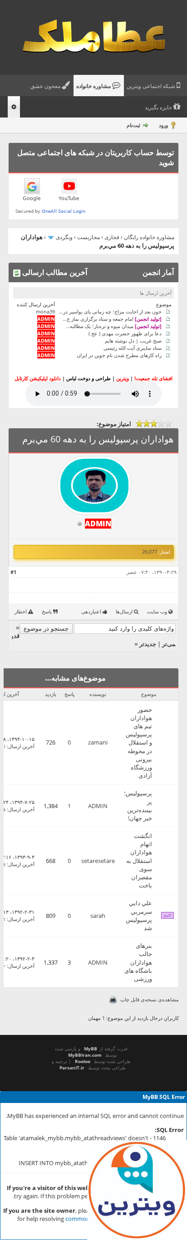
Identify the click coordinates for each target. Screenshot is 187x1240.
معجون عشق (46, 86)
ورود (163, 125)
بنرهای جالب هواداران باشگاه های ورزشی (138, 962)
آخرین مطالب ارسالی (53, 272)
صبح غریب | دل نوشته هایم (133, 340)
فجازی (111, 237)
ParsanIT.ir (71, 1067)
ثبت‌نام (133, 125)
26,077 (149, 551)
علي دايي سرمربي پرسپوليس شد (139, 915)
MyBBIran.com (85, 1055)
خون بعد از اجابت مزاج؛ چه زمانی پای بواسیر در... (110, 311)
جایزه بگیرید (159, 107)
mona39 (45, 311)
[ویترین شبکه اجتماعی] (137, 1190)
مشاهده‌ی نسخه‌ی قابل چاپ (149, 999)
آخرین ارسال (21, 746)
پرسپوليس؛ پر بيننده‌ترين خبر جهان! (138, 805)
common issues (86, 1219)
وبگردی (64, 237)
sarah (97, 916)
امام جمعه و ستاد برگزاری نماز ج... (112, 318)
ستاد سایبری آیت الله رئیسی (132, 347)
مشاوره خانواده (94, 86)
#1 (13, 572)
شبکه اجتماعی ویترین (152, 86)
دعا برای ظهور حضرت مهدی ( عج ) (125, 333)
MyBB (90, 1048)
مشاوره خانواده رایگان (149, 237)
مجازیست (88, 237)
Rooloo (82, 1061)
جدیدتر (147, 644)
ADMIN (98, 806)
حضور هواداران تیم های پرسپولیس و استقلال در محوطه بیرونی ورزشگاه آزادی (139, 743)
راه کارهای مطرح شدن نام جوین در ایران (119, 355)
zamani (98, 742)
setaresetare (98, 861)
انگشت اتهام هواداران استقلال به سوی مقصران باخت (139, 860)
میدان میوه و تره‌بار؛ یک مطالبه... (114, 326)
